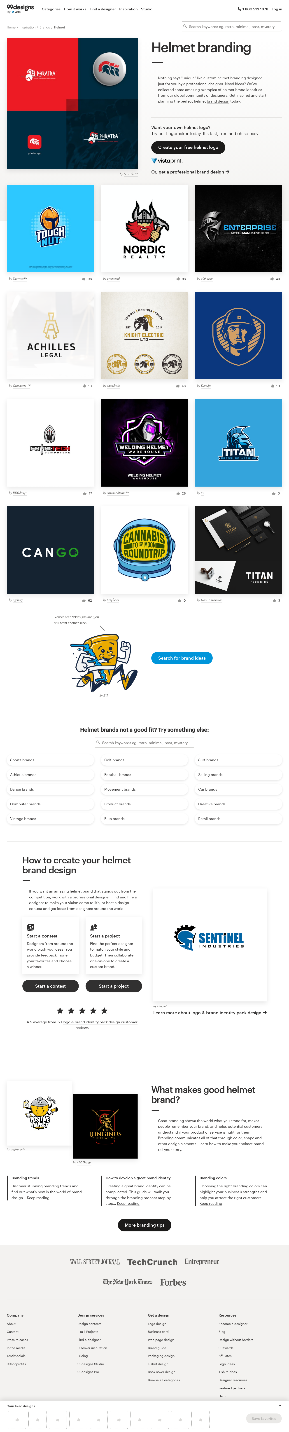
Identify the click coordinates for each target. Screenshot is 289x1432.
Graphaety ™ (21, 385)
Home (11, 27)
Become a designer (233, 1324)
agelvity (18, 600)
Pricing (82, 1356)
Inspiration (128, 9)
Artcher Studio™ (118, 492)
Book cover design (161, 1372)
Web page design (161, 1340)
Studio (146, 9)
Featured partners (232, 1388)
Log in (277, 9)
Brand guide (157, 1348)
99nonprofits (16, 1364)
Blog (222, 1332)
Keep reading (38, 1197)
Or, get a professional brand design (187, 171)
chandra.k (113, 385)
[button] (280, 1405)
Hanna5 (162, 1006)
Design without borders (236, 1340)
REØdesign (20, 492)
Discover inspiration (92, 1348)
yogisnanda (18, 1149)
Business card (158, 1332)
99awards (226, 1348)
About (11, 1324)
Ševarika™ (131, 174)
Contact (13, 1332)
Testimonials (16, 1356)
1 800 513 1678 (255, 9)
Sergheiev (113, 600)
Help (222, 1396)
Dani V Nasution (211, 600)
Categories (51, 9)
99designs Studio (90, 1364)
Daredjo (206, 385)
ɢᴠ (202, 492)
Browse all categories (164, 1380)
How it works (75, 9)
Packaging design (161, 1356)
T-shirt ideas (228, 1372)
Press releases (17, 1340)
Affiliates (225, 1356)
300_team (207, 278)
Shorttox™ (20, 278)
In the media (16, 1348)
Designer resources (233, 1380)
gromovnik (113, 278)
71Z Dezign (84, 1162)
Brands (45, 27)
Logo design (157, 1324)
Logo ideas (227, 1364)
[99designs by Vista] (20, 9)
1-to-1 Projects (87, 1332)
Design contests (89, 1324)
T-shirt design (158, 1364)
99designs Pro (88, 1372)
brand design (218, 101)
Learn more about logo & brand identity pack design (207, 1012)
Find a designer (103, 9)
